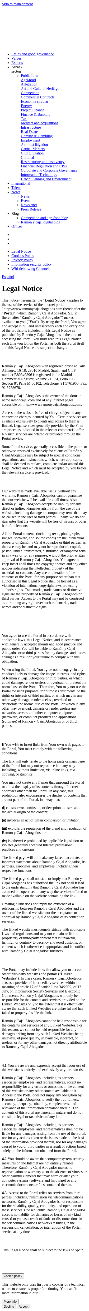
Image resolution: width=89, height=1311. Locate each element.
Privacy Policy (22, 260)
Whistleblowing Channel (30, 269)
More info (10, 1301)
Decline (9, 1306)
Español (8, 277)
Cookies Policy (22, 256)
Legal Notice (21, 251)
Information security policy (31, 264)
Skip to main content (17, 4)
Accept (23, 1306)
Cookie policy (13, 1276)
